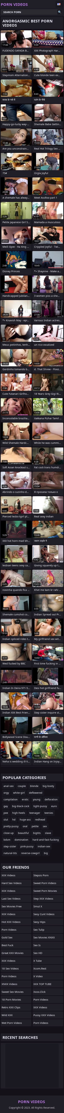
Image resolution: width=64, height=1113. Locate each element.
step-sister (10, 846)
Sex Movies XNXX (44, 937)
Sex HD (37, 953)
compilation (11, 799)
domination (21, 839)
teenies (48, 812)
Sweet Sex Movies (12, 991)
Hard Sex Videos (12, 883)
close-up (9, 833)
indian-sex (44, 846)
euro (54, 806)
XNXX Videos (9, 984)
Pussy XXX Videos (44, 1015)
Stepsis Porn (41, 875)
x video (38, 976)
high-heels (18, 812)
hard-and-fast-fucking (46, 839)
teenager (34, 812)
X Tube (37, 960)
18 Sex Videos (10, 968)
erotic (25, 799)
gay (6, 806)
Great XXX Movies (12, 953)
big (46, 853)
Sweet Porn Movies (45, 891)
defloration (51, 799)
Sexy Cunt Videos (43, 914)
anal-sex (9, 786)
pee (6, 812)
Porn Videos (9, 929)
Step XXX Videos (43, 898)
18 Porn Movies (11, 999)
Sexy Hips (39, 922)
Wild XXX (7, 1015)
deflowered (35, 792)
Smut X (37, 906)
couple (22, 786)
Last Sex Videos (11, 898)
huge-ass (25, 819)
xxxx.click (39, 991)
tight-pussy (40, 806)
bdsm (7, 839)
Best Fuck (7, 945)
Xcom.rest (39, 968)
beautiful (23, 833)
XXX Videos (8, 875)
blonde (34, 786)
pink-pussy (26, 846)
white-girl (19, 792)
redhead (40, 819)
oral (25, 826)
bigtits (37, 833)
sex (45, 826)
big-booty (48, 786)
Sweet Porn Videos (44, 883)
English (59, 4)
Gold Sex (7, 937)
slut (6, 819)
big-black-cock (20, 806)
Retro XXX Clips (11, 1007)
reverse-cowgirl (30, 853)
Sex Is (37, 945)
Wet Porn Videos (12, 1023)
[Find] (59, 12)
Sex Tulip (38, 929)
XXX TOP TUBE (42, 984)
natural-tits (10, 853)
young (36, 799)
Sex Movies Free (12, 906)
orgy (6, 792)
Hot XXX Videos (11, 922)
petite (35, 826)
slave (48, 833)
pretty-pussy (11, 826)
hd (13, 819)
